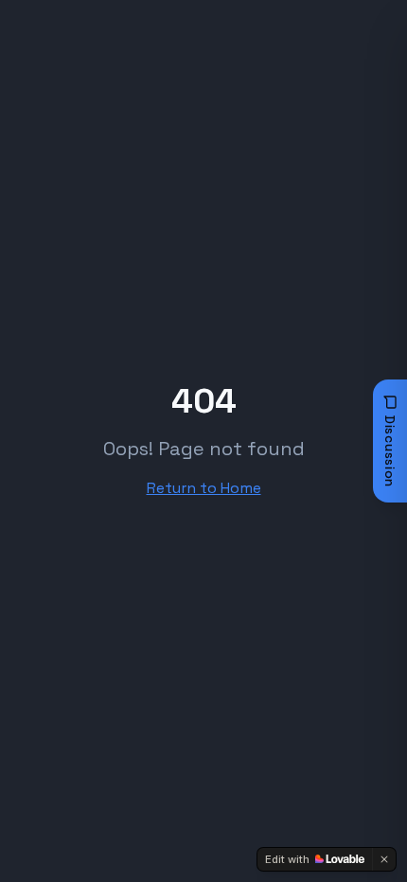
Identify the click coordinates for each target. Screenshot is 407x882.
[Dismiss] (384, 859)
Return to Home (204, 488)
